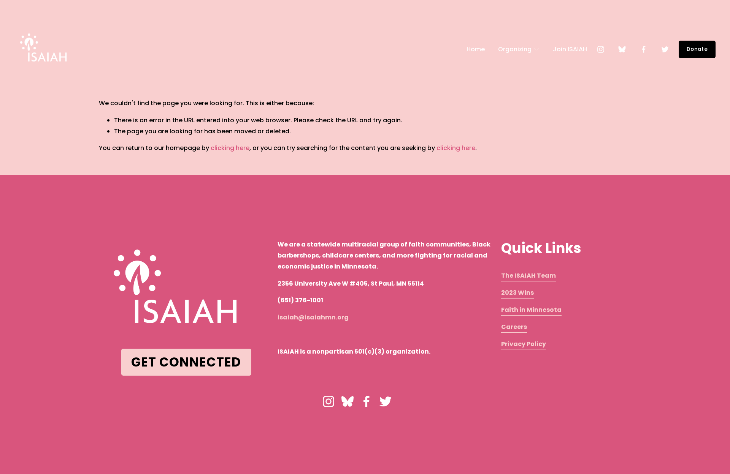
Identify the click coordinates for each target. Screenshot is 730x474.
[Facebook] (644, 49)
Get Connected (186, 362)
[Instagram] (601, 49)
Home (476, 49)
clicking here (230, 148)
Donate (697, 49)
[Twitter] (665, 49)
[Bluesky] (622, 49)
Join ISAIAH (570, 49)
